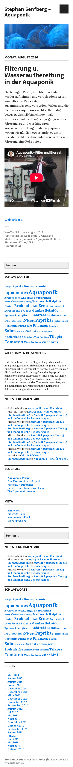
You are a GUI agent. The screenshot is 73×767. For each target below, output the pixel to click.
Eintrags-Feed (16, 514)
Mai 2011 (12, 742)
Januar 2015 (14, 685)
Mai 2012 (13, 715)
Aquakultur (21, 286)
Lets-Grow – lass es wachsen (25, 488)
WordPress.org (16, 520)
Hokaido (51, 310)
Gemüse (38, 310)
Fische (16, 310)
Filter (22, 242)
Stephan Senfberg (18, 415)
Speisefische (13, 337)
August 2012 (15, 708)
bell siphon (53, 301)
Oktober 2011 (15, 725)
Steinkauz (29, 337)
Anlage (8, 286)
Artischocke (12, 297)
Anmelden (13, 510)
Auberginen (43, 297)
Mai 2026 (13, 675)
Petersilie (11, 325)
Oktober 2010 (15, 749)
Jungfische (24, 315)
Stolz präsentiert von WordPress (24, 759)
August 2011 (14, 732)
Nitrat (29, 320)
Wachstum (32, 342)
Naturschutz (17, 321)
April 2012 (13, 719)
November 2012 (17, 702)
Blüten (8, 306)
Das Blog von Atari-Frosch (23, 481)
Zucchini (50, 342)
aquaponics (27, 239)
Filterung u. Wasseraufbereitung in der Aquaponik (34, 75)
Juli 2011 (12, 735)
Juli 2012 (12, 712)
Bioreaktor (11, 242)
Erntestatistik (57, 306)
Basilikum (38, 301)
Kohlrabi (38, 315)
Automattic (16, 763)
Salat (9, 330)
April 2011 (13, 746)
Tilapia (55, 336)
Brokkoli (22, 305)
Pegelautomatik (60, 321)
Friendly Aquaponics (20, 484)
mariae (61, 315)
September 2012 (17, 705)
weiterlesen (13, 219)
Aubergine (28, 297)
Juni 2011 (12, 739)
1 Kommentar (12, 245)
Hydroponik (10, 315)
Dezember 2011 (16, 722)
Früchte (26, 310)
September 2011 (17, 729)
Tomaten (13, 342)
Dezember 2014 (17, 688)
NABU (7, 321)
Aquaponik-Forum (18, 478)
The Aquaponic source (21, 491)
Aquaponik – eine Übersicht (45, 408)
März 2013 (13, 695)
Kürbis (52, 315)
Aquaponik (42, 239)
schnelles (20, 331)
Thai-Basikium (41, 337)
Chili (34, 306)
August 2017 (14, 678)
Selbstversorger (39, 331)
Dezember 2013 (17, 692)
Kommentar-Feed (18, 517)
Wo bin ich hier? (31, 455)
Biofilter (55, 239)
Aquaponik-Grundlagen (38, 235)
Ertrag (7, 310)
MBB (30, 242)
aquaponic (38, 286)
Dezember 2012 (17, 698)
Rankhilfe (54, 326)
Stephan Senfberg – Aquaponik (27, 12)
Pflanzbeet (25, 325)
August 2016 (15, 681)
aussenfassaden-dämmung (18, 301)
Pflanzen (40, 325)
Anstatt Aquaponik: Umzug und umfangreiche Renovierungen (37, 416)
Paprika (43, 320)
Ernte (43, 305)
